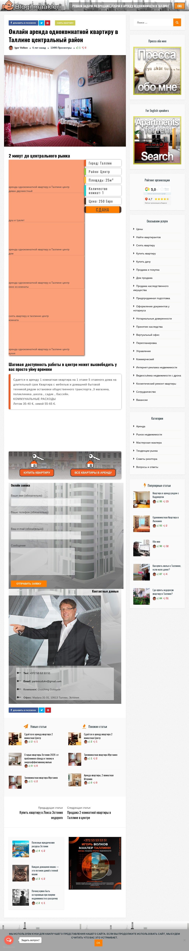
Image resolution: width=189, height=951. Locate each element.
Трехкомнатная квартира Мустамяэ (41, 777)
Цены (139, 229)
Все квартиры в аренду (93, 472)
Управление (143, 351)
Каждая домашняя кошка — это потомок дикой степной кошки (45, 870)
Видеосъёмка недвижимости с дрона (158, 375)
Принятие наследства (149, 326)
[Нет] (184, 940)
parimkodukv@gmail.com (42, 681)
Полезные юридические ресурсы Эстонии (43, 844)
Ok (98, 943)
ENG (179, 6)
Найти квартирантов (148, 237)
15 (167, 501)
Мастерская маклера (149, 442)
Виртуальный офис (147, 334)
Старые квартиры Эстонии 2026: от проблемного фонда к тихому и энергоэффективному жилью (41, 758)
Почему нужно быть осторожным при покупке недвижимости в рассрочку (45, 894)
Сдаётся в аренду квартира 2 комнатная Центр (38, 736)
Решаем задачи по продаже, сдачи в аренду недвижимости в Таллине (120, 6)
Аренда (140, 426)
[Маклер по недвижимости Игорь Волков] (95, 888)
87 (160, 574)
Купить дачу (143, 261)
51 (167, 598)
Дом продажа (144, 277)
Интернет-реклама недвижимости (156, 367)
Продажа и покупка (147, 269)
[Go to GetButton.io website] (9, 947)
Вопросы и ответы (147, 467)
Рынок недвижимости (149, 434)
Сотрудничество (146, 391)
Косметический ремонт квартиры (156, 383)
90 (160, 546)
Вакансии (142, 399)
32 (167, 546)
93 (160, 525)
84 (160, 598)
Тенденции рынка (147, 450)
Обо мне (156, 541)
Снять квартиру (65, 23)
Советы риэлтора (146, 458)
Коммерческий (145, 359)
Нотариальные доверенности (154, 318)
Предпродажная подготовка (153, 298)
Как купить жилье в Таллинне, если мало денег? (167, 567)
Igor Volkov (21, 47)
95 (160, 501)
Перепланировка (146, 342)
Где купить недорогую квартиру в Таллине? (163, 591)
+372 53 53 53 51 (36, 673)
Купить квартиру (37, 472)
